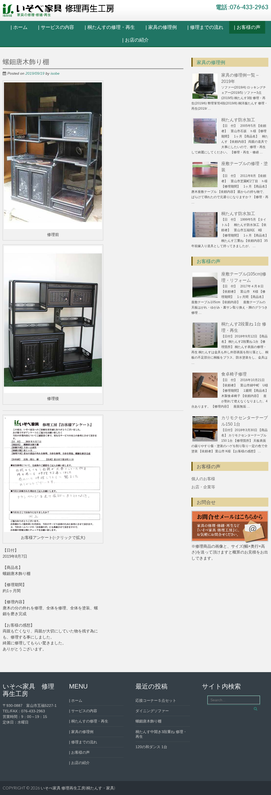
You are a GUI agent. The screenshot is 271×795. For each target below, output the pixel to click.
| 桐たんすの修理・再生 (110, 27)
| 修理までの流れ (205, 27)
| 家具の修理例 (161, 27)
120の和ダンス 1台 (151, 747)
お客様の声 (208, 261)
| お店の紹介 (135, 40)
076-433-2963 (33, 711)
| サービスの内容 (56, 27)
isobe (55, 73)
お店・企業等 (203, 487)
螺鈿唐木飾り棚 (148, 721)
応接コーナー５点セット (156, 700)
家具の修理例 (211, 62)
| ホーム (19, 27)
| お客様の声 (247, 27)
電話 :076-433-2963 (242, 7)
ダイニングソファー (152, 711)
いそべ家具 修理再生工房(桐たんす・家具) (78, 787)
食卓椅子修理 (234, 374)
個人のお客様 (203, 478)
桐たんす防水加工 (238, 120)
